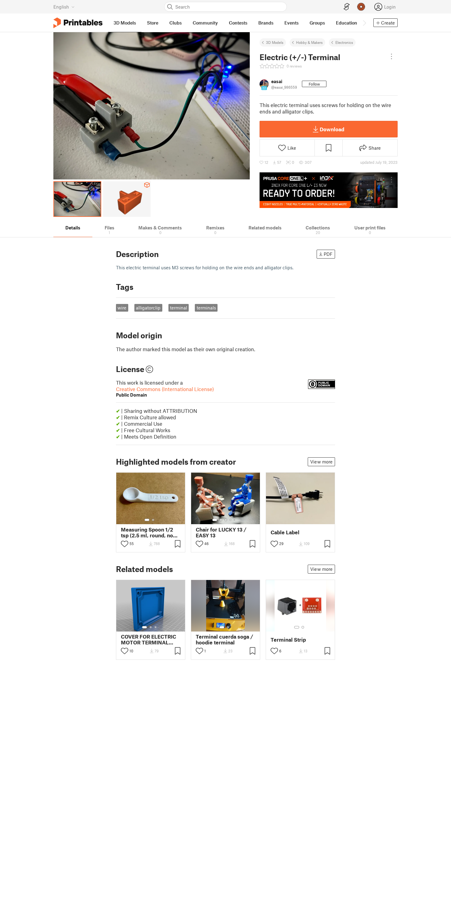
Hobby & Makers (309, 42)
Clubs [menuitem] (175, 22)
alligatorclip (148, 307)
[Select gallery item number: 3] (226, 520)
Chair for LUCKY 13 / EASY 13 (221, 532)
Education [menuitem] (346, 22)
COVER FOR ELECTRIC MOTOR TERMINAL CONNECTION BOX (148, 639)
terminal (178, 307)
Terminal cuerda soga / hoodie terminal (224, 639)
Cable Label (285, 532)
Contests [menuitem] (238, 22)
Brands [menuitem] (265, 22)
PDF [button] (328, 254)
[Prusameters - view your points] (361, 7)
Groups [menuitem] (317, 22)
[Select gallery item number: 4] (230, 520)
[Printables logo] (77, 22)
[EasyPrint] (346, 7)
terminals (206, 307)
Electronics (344, 42)
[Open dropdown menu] (391, 56)
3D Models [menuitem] (125, 22)
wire (122, 307)
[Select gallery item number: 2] (153, 520)
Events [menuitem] (291, 22)
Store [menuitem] (152, 22)
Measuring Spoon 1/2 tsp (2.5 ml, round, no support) (147, 532)
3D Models (274, 42)
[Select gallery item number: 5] (235, 520)
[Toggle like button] (124, 543)
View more (321, 461)
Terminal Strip (288, 640)
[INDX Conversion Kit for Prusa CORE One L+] (329, 190)
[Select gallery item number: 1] (147, 520)
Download (332, 129)
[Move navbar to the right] (364, 22)
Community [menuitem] (205, 22)
